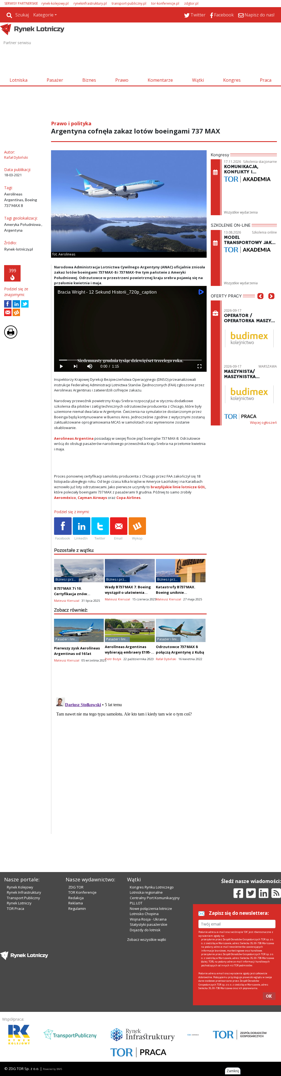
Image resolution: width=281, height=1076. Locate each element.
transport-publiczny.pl (129, 3)
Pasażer (55, 80)
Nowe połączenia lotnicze (151, 908)
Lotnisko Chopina (144, 913)
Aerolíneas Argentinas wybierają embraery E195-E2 (128, 652)
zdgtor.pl (191, 3)
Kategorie (43, 15)
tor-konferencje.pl (165, 3)
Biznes (89, 80)
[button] (260, 304)
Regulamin (77, 908)
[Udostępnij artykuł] (16, 304)
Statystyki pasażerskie (148, 924)
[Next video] (75, 366)
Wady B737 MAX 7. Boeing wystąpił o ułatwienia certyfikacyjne (128, 592)
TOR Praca (15, 908)
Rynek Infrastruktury (24, 892)
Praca (265, 80)
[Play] (61, 366)
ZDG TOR (75, 887)
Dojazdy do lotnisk (145, 929)
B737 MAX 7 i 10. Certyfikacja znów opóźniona (70, 594)
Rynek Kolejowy (20, 887)
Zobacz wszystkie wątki (146, 939)
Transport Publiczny (23, 897)
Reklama (75, 903)
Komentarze (160, 80)
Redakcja (76, 897)
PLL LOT (136, 903)
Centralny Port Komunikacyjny (155, 897)
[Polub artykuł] (8, 304)
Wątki (198, 80)
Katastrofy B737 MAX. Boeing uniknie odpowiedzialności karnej (179, 592)
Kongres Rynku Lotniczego (152, 887)
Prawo (121, 80)
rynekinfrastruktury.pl (90, 3)
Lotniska (18, 80)
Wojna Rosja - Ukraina (148, 919)
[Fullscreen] (199, 366)
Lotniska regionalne (146, 892)
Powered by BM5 (52, 1069)
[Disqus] (130, 763)
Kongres (232, 80)
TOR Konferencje (82, 892)
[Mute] (90, 366)
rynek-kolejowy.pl (55, 3)
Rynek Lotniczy (19, 903)
